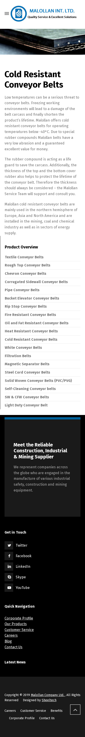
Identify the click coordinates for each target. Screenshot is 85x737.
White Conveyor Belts (23, 347)
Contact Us (13, 647)
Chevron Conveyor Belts (25, 273)
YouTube (23, 588)
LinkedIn (23, 566)
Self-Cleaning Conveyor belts (30, 389)
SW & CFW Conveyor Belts (27, 397)
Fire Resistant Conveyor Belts (30, 315)
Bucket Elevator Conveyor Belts (32, 298)
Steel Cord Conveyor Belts (27, 372)
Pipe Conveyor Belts (22, 290)
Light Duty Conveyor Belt (26, 405)
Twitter (21, 545)
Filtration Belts (18, 356)
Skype (21, 577)
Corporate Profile (19, 618)
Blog (8, 641)
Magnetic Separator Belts (27, 364)
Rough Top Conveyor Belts (27, 265)
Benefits (57, 711)
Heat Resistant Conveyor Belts (31, 331)
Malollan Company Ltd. (48, 695)
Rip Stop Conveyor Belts (26, 306)
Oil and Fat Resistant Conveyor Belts (36, 323)
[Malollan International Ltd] (44, 13)
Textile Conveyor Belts (24, 257)
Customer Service (19, 630)
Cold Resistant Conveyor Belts (31, 339)
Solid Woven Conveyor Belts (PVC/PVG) (38, 381)
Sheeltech (49, 700)
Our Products (16, 624)
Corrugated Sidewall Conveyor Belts (36, 282)
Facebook (24, 556)
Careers (11, 635)
